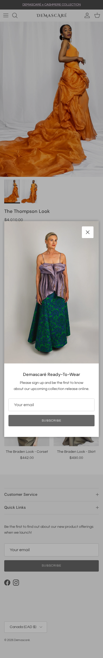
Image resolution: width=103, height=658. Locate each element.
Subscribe (51, 420)
